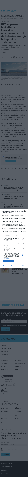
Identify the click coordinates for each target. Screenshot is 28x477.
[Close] (25, 211)
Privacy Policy (22, 265)
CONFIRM (8, 260)
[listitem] (14, 236)
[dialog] (14, 238)
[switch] (23, 238)
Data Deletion (6, 265)
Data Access (14, 265)
